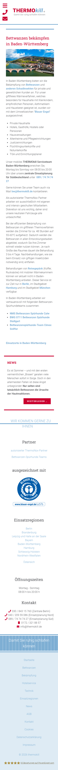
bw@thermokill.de (22, 191)
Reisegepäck (35, 268)
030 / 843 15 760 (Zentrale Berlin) (30, 611)
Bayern (29, 540)
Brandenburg (29, 532)
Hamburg (11, 287)
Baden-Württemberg (29, 544)
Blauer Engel (42, 111)
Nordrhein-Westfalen (29, 555)
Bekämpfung (29, 675)
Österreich (29, 562)
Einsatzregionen (29, 698)
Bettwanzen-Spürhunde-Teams (29, 456)
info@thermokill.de (31, 626)
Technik (29, 690)
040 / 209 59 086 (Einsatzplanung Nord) (31, 615)
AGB (29, 714)
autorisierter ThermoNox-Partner (29, 450)
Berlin (25, 283)
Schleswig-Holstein (29, 551)
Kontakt (29, 721)
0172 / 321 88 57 (31, 622)
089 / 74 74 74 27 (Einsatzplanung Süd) (30, 618)
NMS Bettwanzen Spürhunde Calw (29, 313)
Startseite (29, 660)
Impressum (29, 744)
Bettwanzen (33, 84)
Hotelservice (29, 683)
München (44, 287)
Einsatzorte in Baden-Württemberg (26, 343)
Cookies (29, 729)
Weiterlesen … (37, 401)
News (29, 706)
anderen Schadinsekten (20, 88)
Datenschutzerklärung (29, 737)
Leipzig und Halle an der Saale (29, 536)
